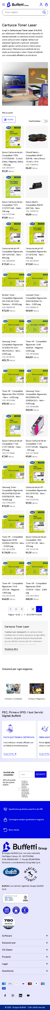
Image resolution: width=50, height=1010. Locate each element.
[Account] (41, 4)
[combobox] (25, 12)
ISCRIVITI (40, 774)
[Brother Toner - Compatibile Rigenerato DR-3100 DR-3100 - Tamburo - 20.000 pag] (13, 279)
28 (33, 609)
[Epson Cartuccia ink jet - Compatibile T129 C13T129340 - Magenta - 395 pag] (37, 425)
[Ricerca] (44, 12)
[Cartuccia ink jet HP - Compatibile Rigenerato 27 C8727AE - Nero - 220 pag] (37, 233)
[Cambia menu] (3, 4)
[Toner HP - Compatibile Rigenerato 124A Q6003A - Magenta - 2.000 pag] (37, 326)
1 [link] (10, 609)
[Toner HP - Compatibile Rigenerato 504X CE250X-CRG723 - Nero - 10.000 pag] (13, 521)
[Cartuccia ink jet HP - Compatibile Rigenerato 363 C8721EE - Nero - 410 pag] (37, 472)
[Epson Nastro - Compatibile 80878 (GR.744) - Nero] (37, 186)
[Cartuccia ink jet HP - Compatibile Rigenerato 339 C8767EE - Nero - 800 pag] (13, 233)
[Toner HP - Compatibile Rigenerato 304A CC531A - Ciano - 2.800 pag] (37, 568)
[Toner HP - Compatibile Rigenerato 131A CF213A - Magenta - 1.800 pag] (13, 568)
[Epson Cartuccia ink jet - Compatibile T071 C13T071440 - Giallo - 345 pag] (13, 186)
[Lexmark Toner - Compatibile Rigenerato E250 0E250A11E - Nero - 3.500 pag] (37, 279)
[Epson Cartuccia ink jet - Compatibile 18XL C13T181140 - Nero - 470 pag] (37, 521)
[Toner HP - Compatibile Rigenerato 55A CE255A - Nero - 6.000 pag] (13, 376)
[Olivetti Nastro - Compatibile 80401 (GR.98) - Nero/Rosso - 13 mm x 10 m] (37, 137)
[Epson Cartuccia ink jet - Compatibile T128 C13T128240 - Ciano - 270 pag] (13, 425)
